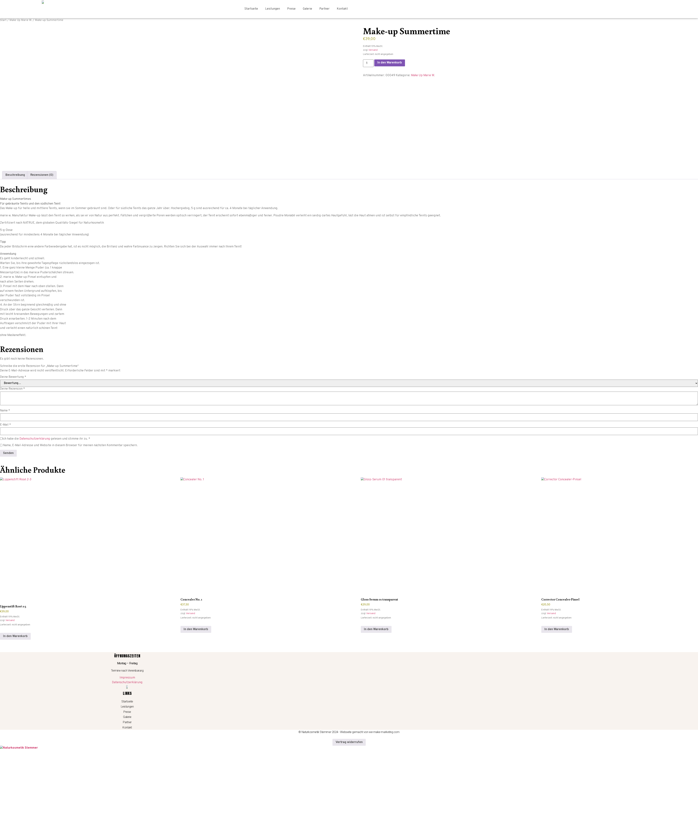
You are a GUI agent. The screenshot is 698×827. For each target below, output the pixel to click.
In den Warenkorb (389, 63)
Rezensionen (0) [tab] (41, 175)
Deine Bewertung (13, 377)
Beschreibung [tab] (15, 175)
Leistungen (272, 9)
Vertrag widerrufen (349, 742)
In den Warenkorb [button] (15, 636)
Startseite (251, 9)
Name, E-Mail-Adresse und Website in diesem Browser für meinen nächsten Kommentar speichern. (70, 445)
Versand (373, 50)
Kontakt (342, 9)
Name (5, 410)
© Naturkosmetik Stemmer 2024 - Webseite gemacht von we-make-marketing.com (348, 732)
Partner (324, 9)
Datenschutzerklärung (34, 439)
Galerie (307, 9)
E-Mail (5, 424)
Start (3, 20)
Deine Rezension (12, 389)
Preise (291, 9)
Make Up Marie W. (20, 20)
